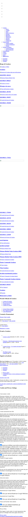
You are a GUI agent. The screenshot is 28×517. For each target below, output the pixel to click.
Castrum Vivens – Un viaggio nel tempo (12, 346)
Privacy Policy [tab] (3, 508)
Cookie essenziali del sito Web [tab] (7, 411)
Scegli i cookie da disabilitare (16, 383)
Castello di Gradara (7, 305)
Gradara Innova (6, 304)
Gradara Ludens (6, 336)
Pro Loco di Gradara (7, 302)
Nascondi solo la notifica (17, 516)
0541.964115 (5, 321)
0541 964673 (5, 326)
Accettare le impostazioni (5, 516)
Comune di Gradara (7, 301)
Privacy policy (3, 515)
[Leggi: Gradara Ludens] (4, 335)
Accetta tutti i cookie (4, 383)
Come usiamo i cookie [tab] (5, 394)
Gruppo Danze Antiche (8, 309)
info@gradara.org (4, 365)
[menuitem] (15, 2)
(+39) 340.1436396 (13, 363)
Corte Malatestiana (7, 311)
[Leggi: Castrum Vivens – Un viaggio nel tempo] (4, 345)
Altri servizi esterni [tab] (4, 478)
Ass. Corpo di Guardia (8, 310)
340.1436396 (12, 321)
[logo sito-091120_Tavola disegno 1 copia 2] (11, 25)
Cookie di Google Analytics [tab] (6, 458)
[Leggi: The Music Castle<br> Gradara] (4, 350)
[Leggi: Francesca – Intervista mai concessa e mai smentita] (4, 339)
